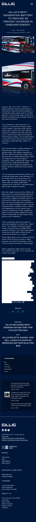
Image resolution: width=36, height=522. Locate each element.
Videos (6, 371)
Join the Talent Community (9, 489)
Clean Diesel (5, 457)
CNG (3, 459)
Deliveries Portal (6, 506)
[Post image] (7, 385)
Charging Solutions (7, 477)
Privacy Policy (5, 436)
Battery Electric (6, 463)
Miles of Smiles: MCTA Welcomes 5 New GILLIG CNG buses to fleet (21, 404)
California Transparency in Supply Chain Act (13, 438)
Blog (5, 362)
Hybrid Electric (6, 461)
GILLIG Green (6, 502)
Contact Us (5, 508)
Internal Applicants (7, 487)
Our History (5, 500)
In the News (7, 367)
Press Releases (8, 38)
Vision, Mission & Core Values (11, 498)
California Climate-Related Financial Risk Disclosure (15, 440)
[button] (18, 84)
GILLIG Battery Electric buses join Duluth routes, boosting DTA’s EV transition (20, 385)
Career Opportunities (8, 485)
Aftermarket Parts (7, 475)
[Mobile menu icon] (32, 4)
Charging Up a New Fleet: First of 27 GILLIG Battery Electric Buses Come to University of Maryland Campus (21, 395)
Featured (6, 364)
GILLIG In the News (7, 504)
